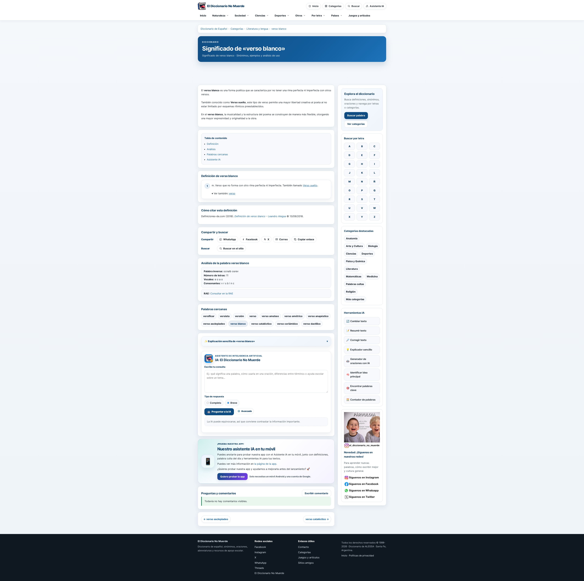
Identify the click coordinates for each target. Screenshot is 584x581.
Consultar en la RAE (221, 293)
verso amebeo (270, 316)
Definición (212, 143)
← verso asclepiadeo (215, 519)
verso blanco (278, 28)
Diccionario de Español (214, 28)
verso (232, 193)
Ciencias (351, 253)
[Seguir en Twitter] (362, 497)
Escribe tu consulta (214, 367)
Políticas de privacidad (361, 555)
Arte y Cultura (354, 246)
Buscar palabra (356, 115)
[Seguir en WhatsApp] (362, 490)
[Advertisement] (292, 72)
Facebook (260, 546)
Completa (215, 402)
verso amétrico (293, 316)
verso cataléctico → (317, 519)
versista (224, 316)
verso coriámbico (287, 323)
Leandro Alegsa (277, 216)
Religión (351, 291)
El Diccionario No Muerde (269, 573)
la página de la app (265, 463)
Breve (233, 402)
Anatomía (351, 238)
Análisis (211, 149)
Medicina (372, 276)
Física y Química (355, 261)
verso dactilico (312, 323)
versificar (208, 316)
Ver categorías (356, 123)
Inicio (203, 15)
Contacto (303, 546)
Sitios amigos (306, 562)
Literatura (352, 268)
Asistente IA (214, 159)
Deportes (367, 253)
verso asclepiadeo (214, 323)
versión (239, 316)
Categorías (237, 28)
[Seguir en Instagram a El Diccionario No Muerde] (362, 430)
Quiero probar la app (232, 476)
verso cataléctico (261, 323)
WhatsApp (260, 562)
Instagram (260, 552)
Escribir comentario (316, 493)
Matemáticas (353, 276)
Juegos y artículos (359, 15)
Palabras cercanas (217, 154)
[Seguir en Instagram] (362, 477)
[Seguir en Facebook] (362, 484)
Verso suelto (310, 185)
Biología (373, 246)
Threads (259, 567)
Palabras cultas (355, 284)
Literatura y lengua (257, 28)
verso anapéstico (318, 316)
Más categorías (355, 299)
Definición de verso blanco (250, 216)
